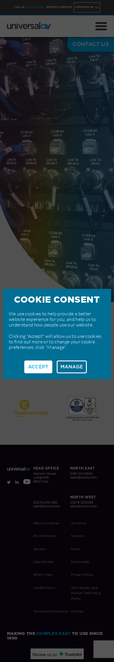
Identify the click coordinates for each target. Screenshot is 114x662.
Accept (38, 366)
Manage (72, 366)
